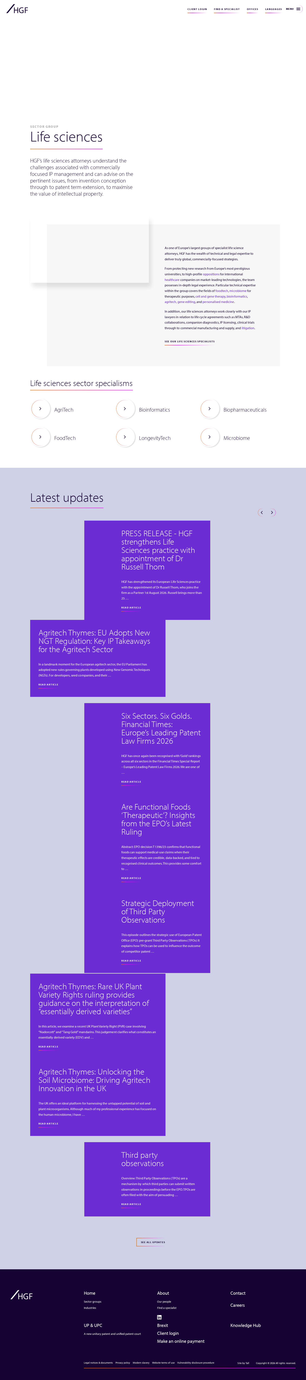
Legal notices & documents (98, 1362)
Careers (237, 1305)
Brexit (162, 1325)
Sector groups (92, 1301)
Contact (237, 1293)
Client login (197, 9)
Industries (90, 1308)
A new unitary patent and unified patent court (112, 1334)
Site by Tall (243, 1363)
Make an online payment (180, 1341)
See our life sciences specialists (190, 341)
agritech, (171, 302)
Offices (252, 9)
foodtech (221, 291)
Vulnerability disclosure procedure (195, 1362)
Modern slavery (141, 1362)
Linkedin (159, 1317)
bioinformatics (237, 296)
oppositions (211, 274)
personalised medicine (218, 302)
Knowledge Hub (245, 1325)
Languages (273, 9)
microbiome (237, 291)
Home (89, 1293)
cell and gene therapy (210, 296)
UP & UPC (93, 1325)
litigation (248, 328)
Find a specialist (227, 9)
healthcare (172, 280)
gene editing (186, 302)
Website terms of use (163, 1362)
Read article (131, 607)
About (163, 1293)
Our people (164, 1301)
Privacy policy (123, 1362)
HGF (17, 8)
